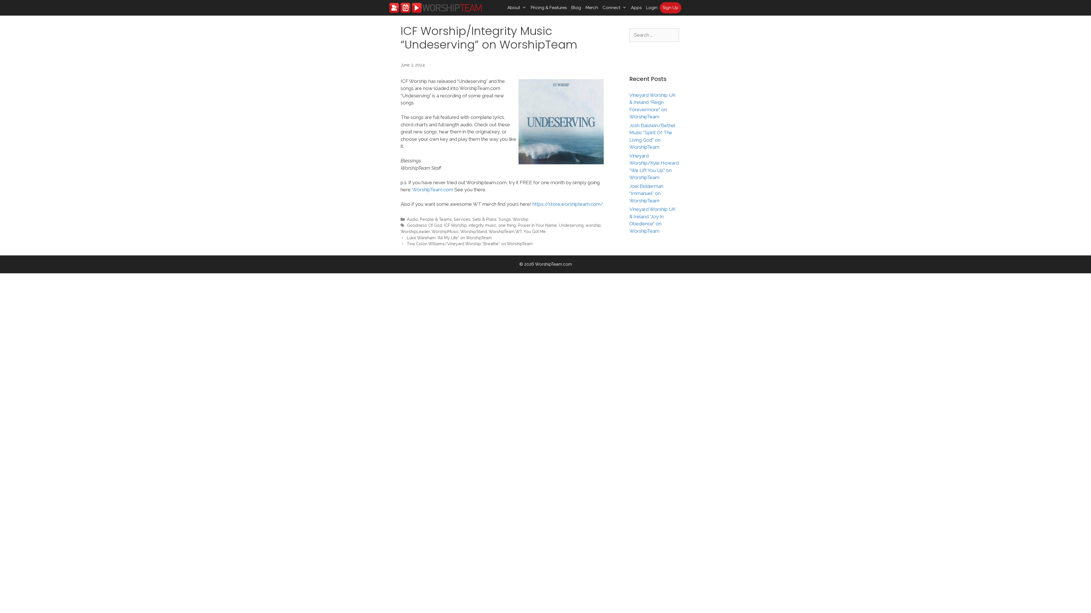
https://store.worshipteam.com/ (567, 204)
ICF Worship (455, 225)
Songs (505, 219)
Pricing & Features (549, 7)
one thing (507, 225)
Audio (412, 219)
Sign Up (670, 7)
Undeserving (571, 225)
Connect (611, 7)
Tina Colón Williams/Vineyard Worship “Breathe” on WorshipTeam (470, 243)
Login (651, 7)
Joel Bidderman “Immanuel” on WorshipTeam (646, 193)
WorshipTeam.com (432, 189)
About (513, 7)
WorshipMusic (445, 231)
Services (462, 219)
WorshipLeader (415, 231)
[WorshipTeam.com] (435, 8)
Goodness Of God (424, 225)
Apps (636, 7)
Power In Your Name (537, 225)
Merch (592, 7)
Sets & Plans (484, 219)
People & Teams (436, 219)
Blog (576, 7)
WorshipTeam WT (505, 231)
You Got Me (535, 231)
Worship (520, 219)
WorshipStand (473, 231)
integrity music (482, 225)
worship (593, 225)
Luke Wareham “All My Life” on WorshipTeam (449, 237)
